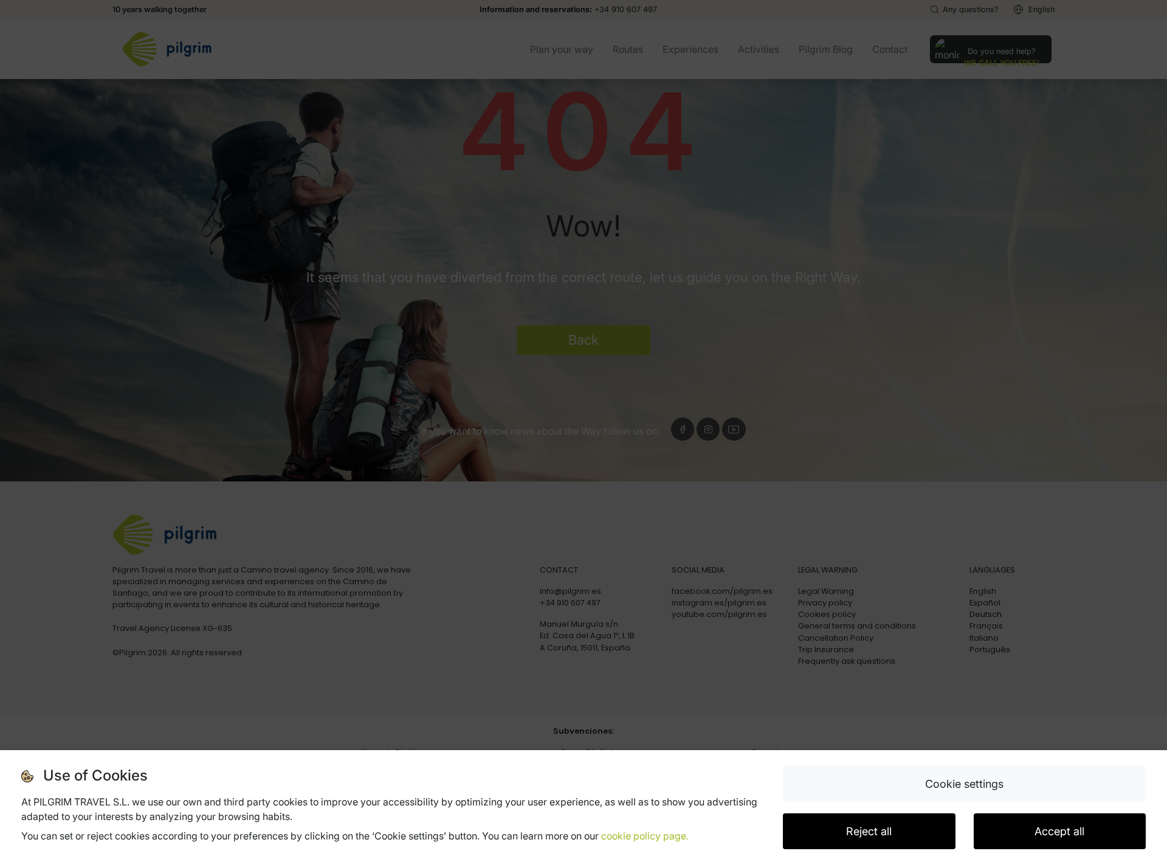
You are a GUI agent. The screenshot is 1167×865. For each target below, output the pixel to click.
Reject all (869, 831)
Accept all (1059, 831)
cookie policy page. (645, 836)
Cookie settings (964, 783)
